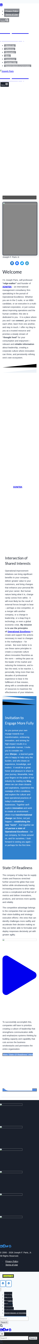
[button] (19, 197)
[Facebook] (4, 1247)
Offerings (9, 49)
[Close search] (2, 1334)
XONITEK (7, 287)
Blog (7, 55)
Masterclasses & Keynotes (17, 66)
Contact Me (10, 62)
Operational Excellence (19, 631)
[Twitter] (7, 1247)
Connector (10, 59)
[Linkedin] (1, 5)
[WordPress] (10, 1247)
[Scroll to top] (3, 1283)
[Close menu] (0, 1289)
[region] (19, 102)
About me (9, 45)
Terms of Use (11, 14)
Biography (10, 52)
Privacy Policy (11, 11)
